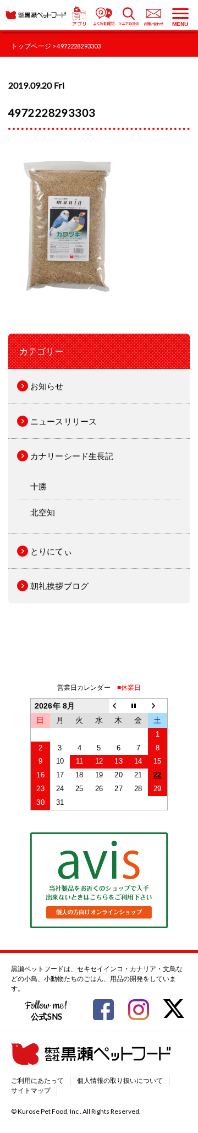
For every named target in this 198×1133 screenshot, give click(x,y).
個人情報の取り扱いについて (120, 1080)
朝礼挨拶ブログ (59, 586)
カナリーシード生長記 (72, 456)
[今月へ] (138, 706)
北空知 (42, 512)
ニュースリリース (63, 421)
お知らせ (47, 386)
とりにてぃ (51, 551)
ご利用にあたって (37, 1080)
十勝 (38, 486)
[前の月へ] (119, 706)
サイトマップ (31, 1090)
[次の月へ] (158, 706)
